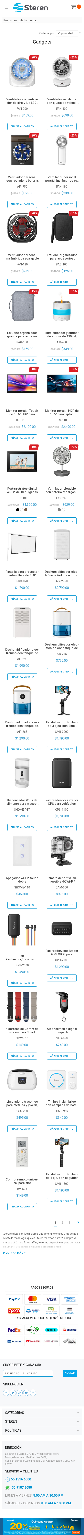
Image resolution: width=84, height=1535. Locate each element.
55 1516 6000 (21, 1479)
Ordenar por (47, 33)
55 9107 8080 (22, 1487)
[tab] (42, 1413)
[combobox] (42, 20)
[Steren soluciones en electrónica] (30, 7)
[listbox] (22, 509)
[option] (17, 509)
